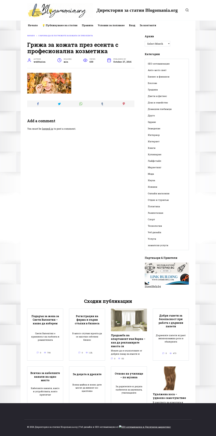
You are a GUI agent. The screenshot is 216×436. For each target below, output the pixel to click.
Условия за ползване (111, 25)
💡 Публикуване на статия (59, 25)
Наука (151, 180)
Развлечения (155, 212)
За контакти (148, 25)
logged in (47, 128)
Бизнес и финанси (158, 76)
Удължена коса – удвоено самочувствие (169, 396)
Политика (154, 206)
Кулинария (154, 154)
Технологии (155, 225)
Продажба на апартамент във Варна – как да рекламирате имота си (128, 341)
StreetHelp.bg (153, 286)
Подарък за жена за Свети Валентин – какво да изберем (45, 319)
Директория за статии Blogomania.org (137, 10)
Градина (153, 89)
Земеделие (154, 128)
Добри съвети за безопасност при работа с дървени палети (171, 321)
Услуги (152, 238)
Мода (151, 173)
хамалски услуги (158, 245)
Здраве (152, 121)
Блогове (152, 83)
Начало (33, 25)
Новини (152, 186)
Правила (87, 25)
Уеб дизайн (154, 232)
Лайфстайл (154, 160)
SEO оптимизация (159, 63)
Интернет (154, 141)
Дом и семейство (158, 102)
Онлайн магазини (158, 193)
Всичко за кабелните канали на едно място (45, 376)
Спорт (151, 219)
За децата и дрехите (87, 374)
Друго (151, 115)
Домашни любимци (160, 109)
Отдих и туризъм (158, 199)
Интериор (154, 134)
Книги (151, 147)
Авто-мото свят (157, 70)
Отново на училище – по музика (129, 375)
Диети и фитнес (157, 96)
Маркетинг (154, 167)
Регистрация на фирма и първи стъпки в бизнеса (87, 319)
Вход (132, 25)
